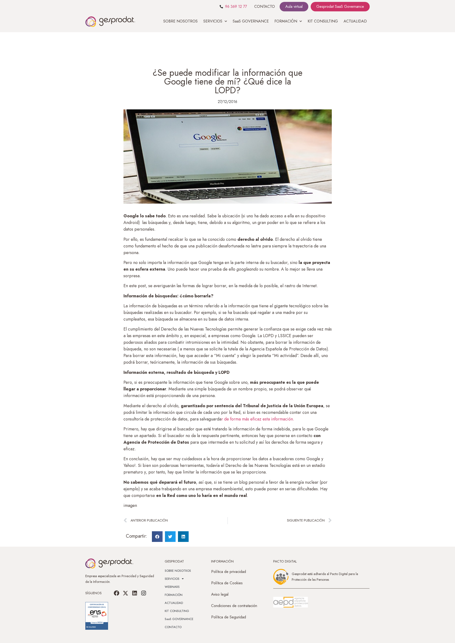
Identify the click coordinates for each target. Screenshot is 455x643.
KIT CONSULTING (323, 21)
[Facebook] (116, 593)
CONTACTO (264, 6)
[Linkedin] (134, 593)
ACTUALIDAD (355, 21)
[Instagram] (143, 593)
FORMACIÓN (173, 595)
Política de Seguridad (228, 617)
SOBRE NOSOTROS (180, 21)
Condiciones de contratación (234, 605)
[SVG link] (290, 602)
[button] (157, 536)
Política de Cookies (227, 583)
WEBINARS (172, 587)
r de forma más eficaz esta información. (257, 419)
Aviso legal (219, 594)
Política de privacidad (228, 571)
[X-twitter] (125, 593)
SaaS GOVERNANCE (251, 21)
